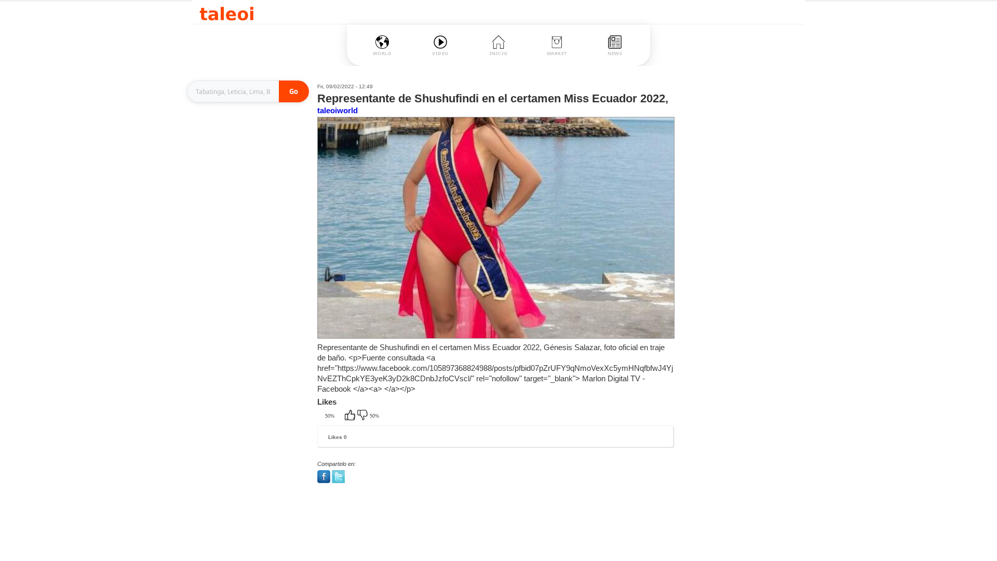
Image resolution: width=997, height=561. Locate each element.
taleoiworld (337, 110)
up (351, 416)
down (363, 416)
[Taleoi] (226, 12)
